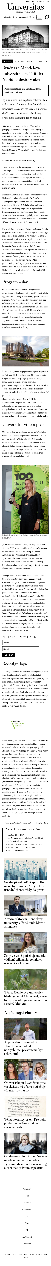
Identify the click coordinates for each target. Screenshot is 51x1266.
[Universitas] (25, 11)
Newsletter (40, 1)
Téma (15, 17)
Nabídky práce (30, 1)
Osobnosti (23, 17)
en (48, 1)
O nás (25, 1254)
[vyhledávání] (47, 17)
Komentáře (34, 17)
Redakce (39, 1254)
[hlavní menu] (39, 17)
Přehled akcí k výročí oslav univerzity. (19, 160)
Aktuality (7, 17)
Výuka (27, 1216)
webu (45, 416)
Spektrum (27, 1243)
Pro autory (31, 1254)
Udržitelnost (27, 1236)
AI (27, 1230)
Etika (27, 1223)
